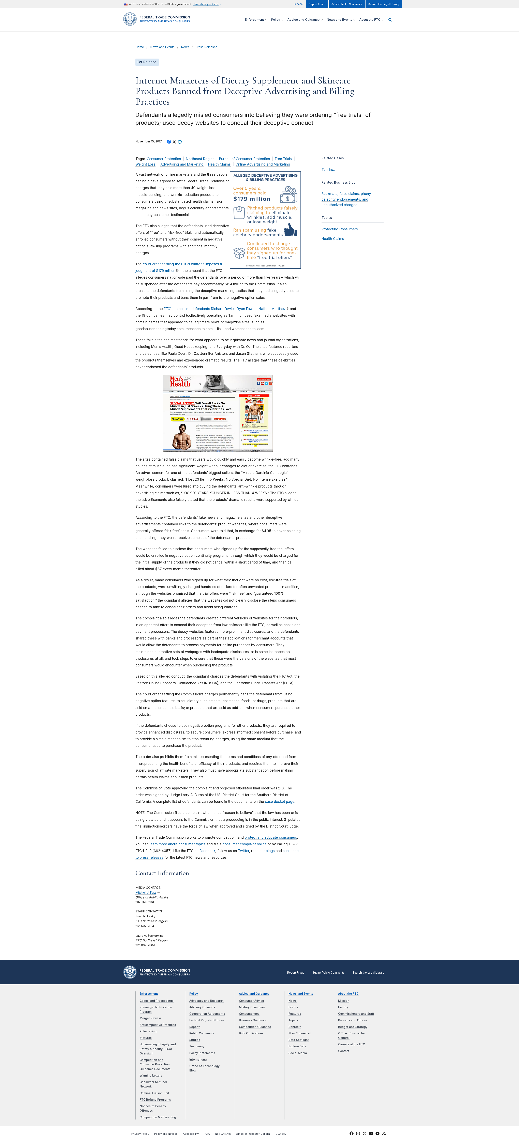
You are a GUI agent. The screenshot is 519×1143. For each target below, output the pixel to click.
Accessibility (191, 1133)
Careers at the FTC (351, 1044)
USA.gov (281, 1133)
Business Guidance (253, 1020)
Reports (194, 1027)
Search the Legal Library (383, 4)
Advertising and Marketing (182, 164)
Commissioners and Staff (356, 1013)
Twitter (243, 851)
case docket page (279, 802)
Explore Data (297, 1046)
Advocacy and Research (206, 1000)
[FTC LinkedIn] (371, 1134)
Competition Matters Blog (158, 1117)
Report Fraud (317, 4)
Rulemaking (148, 1031)
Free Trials (283, 159)
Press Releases (206, 47)
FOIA (207, 1133)
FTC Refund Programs (155, 1099)
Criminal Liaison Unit (154, 1093)
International (198, 1059)
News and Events (162, 47)
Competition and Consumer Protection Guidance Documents (155, 1064)
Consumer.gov (249, 1013)
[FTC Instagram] (358, 1134)
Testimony (196, 1046)
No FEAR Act (223, 1133)
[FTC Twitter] (364, 1133)
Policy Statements (202, 1053)
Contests (294, 1027)
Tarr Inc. (328, 170)
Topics (293, 1020)
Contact (343, 1051)
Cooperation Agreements (207, 1013)
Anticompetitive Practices (158, 1024)
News (185, 47)
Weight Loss (145, 164)
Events (293, 1007)
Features (294, 1013)
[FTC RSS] (384, 1134)
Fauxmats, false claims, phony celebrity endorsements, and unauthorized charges (346, 199)
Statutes (146, 1037)
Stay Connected (299, 1033)
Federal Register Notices (206, 1020)
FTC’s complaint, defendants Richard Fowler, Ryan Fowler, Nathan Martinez (225, 309)
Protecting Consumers (340, 229)
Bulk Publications (251, 1033)
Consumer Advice (251, 1000)
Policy (193, 993)
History (343, 1007)
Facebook (207, 851)
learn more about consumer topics (178, 844)
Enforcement (149, 993)
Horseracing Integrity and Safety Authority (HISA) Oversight (158, 1049)
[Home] (158, 23)
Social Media (297, 1053)
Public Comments (201, 1033)
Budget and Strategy (352, 1027)
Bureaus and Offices (352, 1020)
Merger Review (150, 1018)
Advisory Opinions (202, 1007)
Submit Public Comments (346, 4)
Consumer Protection (164, 159)
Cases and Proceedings (157, 1000)
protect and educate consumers (271, 837)
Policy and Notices (166, 1133)
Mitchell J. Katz (145, 892)
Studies (194, 1039)
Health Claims (219, 164)
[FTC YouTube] (377, 1134)
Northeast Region (200, 159)
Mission (343, 1000)
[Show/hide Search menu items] (390, 19)
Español (298, 3)
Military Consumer (252, 1007)
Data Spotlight (298, 1039)
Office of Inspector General (253, 1133)
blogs (270, 851)
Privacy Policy (140, 1133)
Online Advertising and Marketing (263, 164)
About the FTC (348, 993)
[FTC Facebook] (352, 1134)
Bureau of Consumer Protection (244, 159)
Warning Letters (151, 1075)
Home (139, 47)
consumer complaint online (245, 844)
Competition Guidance (255, 1027)
